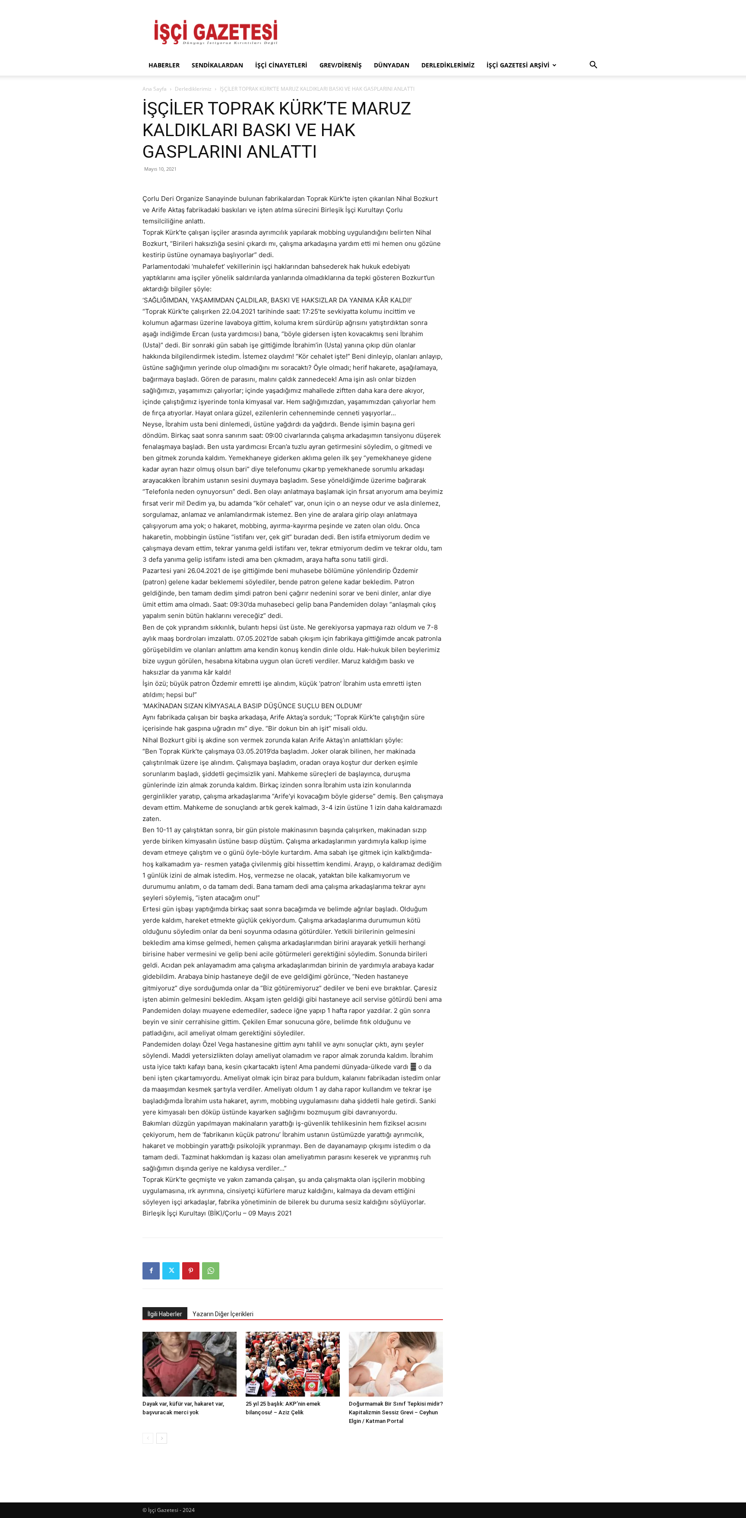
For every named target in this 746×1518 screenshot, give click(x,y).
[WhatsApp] (210, 1270)
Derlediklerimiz (447, 65)
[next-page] (161, 1438)
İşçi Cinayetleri (281, 65)
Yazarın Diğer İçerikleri (223, 1314)
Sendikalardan (217, 65)
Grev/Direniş (340, 65)
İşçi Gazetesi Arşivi (518, 65)
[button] (593, 66)
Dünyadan (391, 65)
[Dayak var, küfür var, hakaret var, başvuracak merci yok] (189, 1364)
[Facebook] (151, 1270)
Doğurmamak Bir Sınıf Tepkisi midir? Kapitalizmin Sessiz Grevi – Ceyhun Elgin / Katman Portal (396, 1412)
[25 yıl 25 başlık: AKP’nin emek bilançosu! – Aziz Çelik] (293, 1364)
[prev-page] (147, 1438)
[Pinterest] (190, 1270)
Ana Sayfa (154, 88)
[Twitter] (171, 1270)
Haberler (164, 65)
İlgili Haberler (165, 1314)
